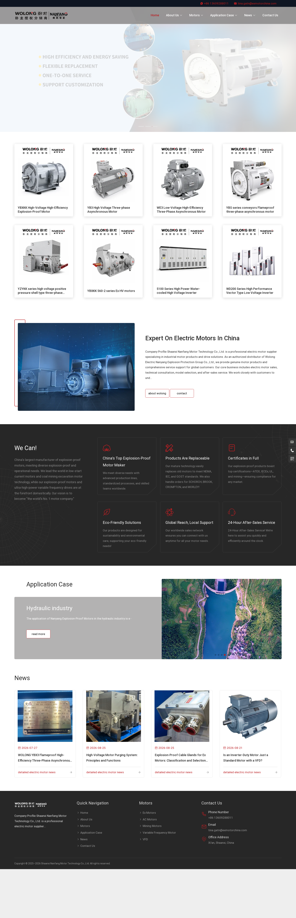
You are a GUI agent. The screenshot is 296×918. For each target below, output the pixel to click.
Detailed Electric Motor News (37, 772)
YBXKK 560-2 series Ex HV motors (111, 291)
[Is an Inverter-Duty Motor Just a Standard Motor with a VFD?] (250, 716)
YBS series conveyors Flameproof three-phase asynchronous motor (250, 209)
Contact (182, 393)
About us (172, 15)
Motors (194, 15)
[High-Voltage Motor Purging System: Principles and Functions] (113, 716)
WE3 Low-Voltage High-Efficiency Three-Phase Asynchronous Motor (181, 209)
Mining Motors (152, 826)
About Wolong (157, 393)
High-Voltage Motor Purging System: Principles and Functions (112, 757)
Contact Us (270, 15)
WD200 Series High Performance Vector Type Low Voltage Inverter (249, 291)
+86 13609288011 (216, 3)
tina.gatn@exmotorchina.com (257, 3)
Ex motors (149, 812)
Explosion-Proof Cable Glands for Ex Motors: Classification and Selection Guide (180, 758)
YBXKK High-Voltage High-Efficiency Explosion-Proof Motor (43, 209)
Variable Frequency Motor (159, 832)
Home (155, 15)
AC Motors (150, 819)
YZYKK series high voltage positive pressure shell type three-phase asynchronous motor (42, 291)
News (248, 15)
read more (38, 639)
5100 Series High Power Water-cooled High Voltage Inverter (178, 291)
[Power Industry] (222, 619)
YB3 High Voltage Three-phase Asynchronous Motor (108, 209)
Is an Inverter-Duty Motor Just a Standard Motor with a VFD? (245, 757)
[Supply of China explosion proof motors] (42, 15)
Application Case (222, 15)
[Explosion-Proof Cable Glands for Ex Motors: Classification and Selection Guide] (182, 716)
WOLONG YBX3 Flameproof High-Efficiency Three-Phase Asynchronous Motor (45, 758)
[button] (4, 67)
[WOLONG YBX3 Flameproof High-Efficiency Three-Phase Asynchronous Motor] (45, 716)
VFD (145, 839)
